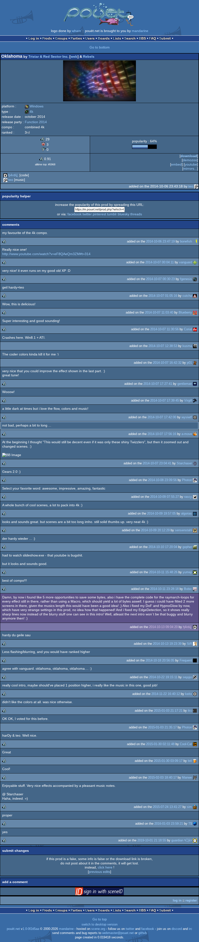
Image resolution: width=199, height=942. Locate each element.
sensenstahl (183, 530)
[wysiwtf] (195, 417)
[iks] (195, 710)
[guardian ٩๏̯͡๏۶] (195, 840)
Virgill (188, 400)
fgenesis (186, 279)
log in (177, 900)
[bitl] (195, 761)
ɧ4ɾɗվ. (13, 175)
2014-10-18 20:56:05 (160, 660)
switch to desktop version (99, 924)
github (142, 933)
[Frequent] (195, 660)
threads (136, 214)
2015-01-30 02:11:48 (160, 744)
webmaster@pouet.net (118, 933)
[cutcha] (195, 296)
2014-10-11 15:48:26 (163, 572)
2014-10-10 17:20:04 (163, 547)
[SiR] (195, 643)
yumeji (187, 572)
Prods (47, 38)
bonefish (186, 241)
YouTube (191, 164)
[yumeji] (195, 572)
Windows (34, 106)
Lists (117, 38)
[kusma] (195, 346)
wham (76, 31)
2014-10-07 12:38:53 (163, 346)
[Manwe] (195, 777)
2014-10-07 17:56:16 (162, 434)
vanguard (185, 262)
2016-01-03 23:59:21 (168, 823)
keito (188, 694)
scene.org (98, 929)
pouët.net (13, 929)
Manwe (187, 777)
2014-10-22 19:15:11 (163, 677)
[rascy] (195, 497)
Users (90, 38)
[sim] (195, 807)
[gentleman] (195, 384)
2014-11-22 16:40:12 (165, 694)
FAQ (152, 38)
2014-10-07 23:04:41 (157, 463)
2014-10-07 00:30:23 (160, 279)
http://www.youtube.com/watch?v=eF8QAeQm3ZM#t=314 (46, 254)
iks (190, 710)
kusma (187, 346)
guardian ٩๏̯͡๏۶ (181, 840)
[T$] (195, 823)
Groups (61, 38)
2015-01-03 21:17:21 (168, 710)
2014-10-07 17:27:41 (157, 384)
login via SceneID (107, 892)
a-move (187, 434)
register (191, 900)
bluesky (123, 214)
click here (105, 867)
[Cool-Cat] (195, 744)
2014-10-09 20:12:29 (155, 530)
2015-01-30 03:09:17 (168, 761)
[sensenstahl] (195, 530)
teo (10, 180)
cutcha (187, 296)
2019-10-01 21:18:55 (151, 840)
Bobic (188, 589)
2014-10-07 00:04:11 (159, 262)
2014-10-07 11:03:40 (159, 312)
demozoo (190, 160)
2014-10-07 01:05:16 (163, 296)
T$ (190, 823)
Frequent (186, 660)
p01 (189, 362)
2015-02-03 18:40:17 (162, 777)
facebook (74, 214)
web (74, 56)
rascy (188, 497)
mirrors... (190, 168)
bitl (190, 761)
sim (189, 807)
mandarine (140, 31)
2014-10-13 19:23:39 (167, 643)
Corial (188, 329)
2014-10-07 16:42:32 (167, 362)
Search (130, 38)
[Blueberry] (195, 312)
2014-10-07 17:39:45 (164, 400)
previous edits (99, 872)
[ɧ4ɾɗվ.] (5, 175)
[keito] (195, 694)
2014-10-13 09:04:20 (163, 627)
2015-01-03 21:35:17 (162, 727)
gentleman (184, 384)
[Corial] (195, 329)
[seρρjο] (195, 677)
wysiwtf (187, 417)
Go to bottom (100, 47)
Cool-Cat (186, 744)
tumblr (112, 214)
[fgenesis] (195, 279)
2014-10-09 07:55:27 (164, 497)
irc (190, 929)
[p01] (195, 362)
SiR (189, 643)
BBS (142, 38)
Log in (33, 38)
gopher (187, 547)
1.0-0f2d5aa (31, 929)
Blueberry (185, 312)
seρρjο (187, 677)
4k (29, 111)
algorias (186, 513)
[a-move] (195, 434)
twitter (87, 214)
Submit (165, 38)
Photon (187, 480)
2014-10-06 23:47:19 (160, 241)
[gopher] (195, 547)
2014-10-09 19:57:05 (161, 513)
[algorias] (195, 513)
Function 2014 (36, 122)
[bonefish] (195, 241)
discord (177, 929)
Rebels (88, 56)
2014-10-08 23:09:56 (162, 480)
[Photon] (195, 480)
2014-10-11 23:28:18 (164, 589)
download (189, 156)
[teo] (5, 180)
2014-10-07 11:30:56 (164, 329)
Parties (76, 38)
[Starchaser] (195, 463)
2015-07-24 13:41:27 (167, 807)
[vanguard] (195, 262)
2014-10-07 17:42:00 (162, 417)
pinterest (99, 214)
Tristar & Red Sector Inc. (48, 56)
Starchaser (184, 463)
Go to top (99, 919)
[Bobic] (195, 589)
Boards (104, 38)
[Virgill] (195, 400)
